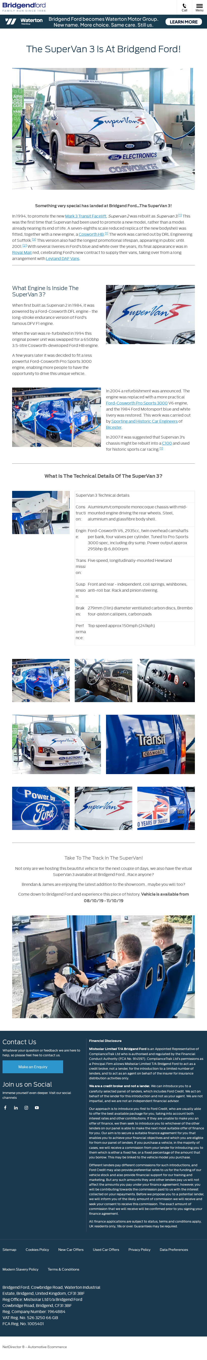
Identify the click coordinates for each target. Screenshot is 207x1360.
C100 (167, 443)
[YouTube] (36, 1107)
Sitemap (9, 1249)
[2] (24, 245)
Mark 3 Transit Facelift (85, 216)
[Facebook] (6, 1107)
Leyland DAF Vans (62, 258)
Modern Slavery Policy (20, 1269)
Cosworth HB (91, 234)
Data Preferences (174, 1249)
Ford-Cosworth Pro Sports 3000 (137, 402)
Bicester (113, 427)
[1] (180, 215)
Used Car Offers (106, 1249)
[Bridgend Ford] (24, 7)
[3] (34, 239)
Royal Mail (22, 252)
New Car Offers (71, 1249)
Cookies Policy (37, 1249)
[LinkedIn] (15, 1107)
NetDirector (12, 1346)
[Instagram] (26, 1107)
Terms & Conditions (63, 1269)
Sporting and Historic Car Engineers (144, 421)
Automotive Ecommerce (47, 1346)
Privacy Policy (139, 1249)
